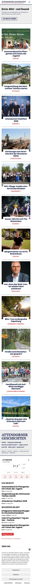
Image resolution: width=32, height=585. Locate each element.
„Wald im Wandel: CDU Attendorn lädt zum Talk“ (16, 421)
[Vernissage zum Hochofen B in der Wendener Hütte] (16, 140)
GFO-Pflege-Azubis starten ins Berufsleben (16, 187)
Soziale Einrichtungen (15, 391)
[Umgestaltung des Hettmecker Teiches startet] (16, 74)
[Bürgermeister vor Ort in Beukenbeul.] (16, 240)
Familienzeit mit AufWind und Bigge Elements (16, 386)
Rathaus (16, 91)
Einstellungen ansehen (16, 579)
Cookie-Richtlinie (8, 582)
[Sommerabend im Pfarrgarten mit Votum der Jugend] (16, 40)
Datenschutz (18, 582)
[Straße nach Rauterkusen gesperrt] (16, 340)
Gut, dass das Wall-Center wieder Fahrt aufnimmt (16, 286)
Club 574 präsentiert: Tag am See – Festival (15, 519)
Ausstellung (16, 158)
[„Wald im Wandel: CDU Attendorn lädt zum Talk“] (16, 407)
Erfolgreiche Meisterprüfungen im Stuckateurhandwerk (15, 512)
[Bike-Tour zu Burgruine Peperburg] (16, 307)
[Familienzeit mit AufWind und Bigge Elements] (16, 372)
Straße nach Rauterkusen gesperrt (16, 353)
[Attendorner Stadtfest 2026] (16, 107)
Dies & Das (15, 291)
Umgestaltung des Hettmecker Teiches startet (16, 87)
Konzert (16, 123)
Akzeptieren (16, 570)
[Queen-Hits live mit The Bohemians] (16, 207)
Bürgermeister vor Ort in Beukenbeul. (16, 252)
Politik (15, 256)
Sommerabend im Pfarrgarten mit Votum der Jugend (16, 53)
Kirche (15, 58)
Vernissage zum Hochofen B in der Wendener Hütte (16, 153)
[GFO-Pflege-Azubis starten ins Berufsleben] (16, 174)
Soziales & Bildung (6, 515)
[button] (29, 549)
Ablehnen (16, 574)
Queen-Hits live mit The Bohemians (16, 220)
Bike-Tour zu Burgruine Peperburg (16, 320)
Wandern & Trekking (15, 324)
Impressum (27, 582)
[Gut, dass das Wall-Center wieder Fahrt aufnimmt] (16, 272)
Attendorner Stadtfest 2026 (16, 120)
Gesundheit (15, 191)
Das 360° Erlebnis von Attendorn (11, 538)
